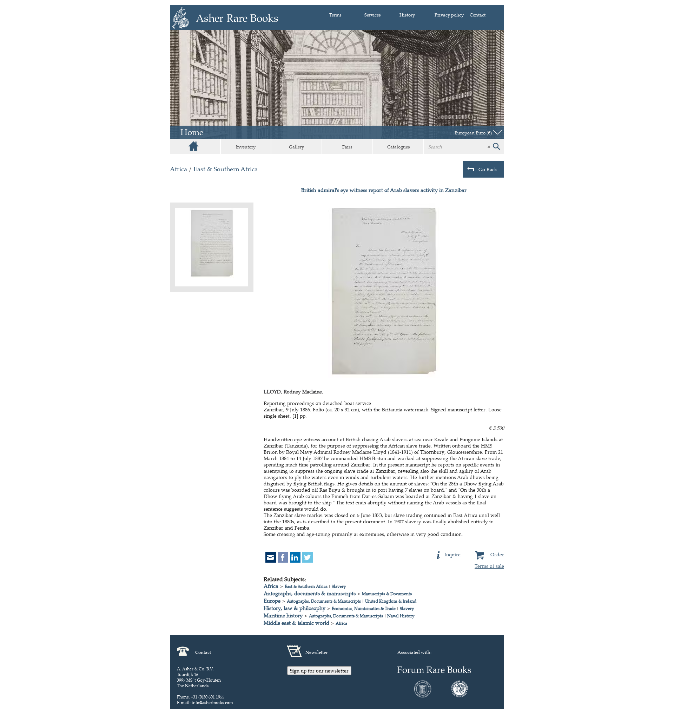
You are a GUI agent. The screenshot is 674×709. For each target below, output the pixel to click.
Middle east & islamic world (296, 623)
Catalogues (398, 147)
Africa (178, 169)
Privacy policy (449, 15)
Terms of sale (489, 566)
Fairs (347, 147)
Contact (477, 15)
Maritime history (283, 615)
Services (372, 15)
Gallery (296, 147)
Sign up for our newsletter (319, 670)
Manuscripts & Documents (387, 594)
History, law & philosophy (294, 608)
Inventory (246, 147)
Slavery (339, 586)
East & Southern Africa (225, 169)
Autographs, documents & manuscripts (310, 593)
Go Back (487, 169)
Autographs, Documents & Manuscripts (324, 601)
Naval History (401, 616)
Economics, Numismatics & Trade (364, 608)
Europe (272, 600)
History (407, 15)
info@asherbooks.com (212, 702)
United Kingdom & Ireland (390, 601)
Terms (335, 15)
